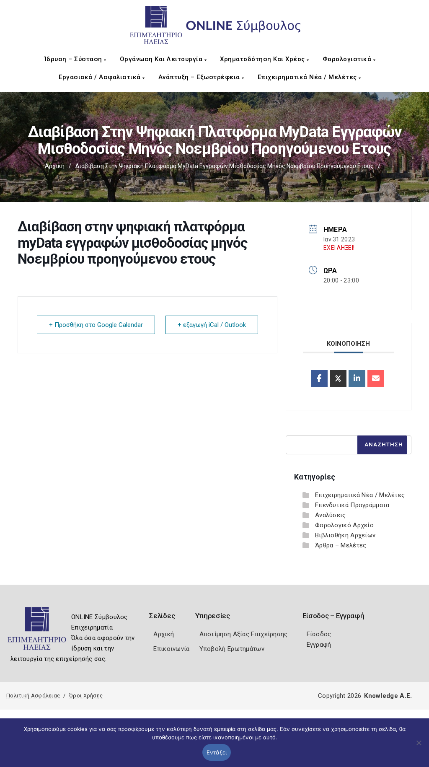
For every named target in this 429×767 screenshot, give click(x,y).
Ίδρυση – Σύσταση (74, 59)
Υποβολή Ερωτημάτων (231, 649)
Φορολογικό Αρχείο (344, 525)
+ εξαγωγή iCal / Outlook (212, 325)
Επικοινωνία (171, 649)
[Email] (375, 378)
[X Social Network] (338, 378)
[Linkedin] (357, 378)
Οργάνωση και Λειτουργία (162, 59)
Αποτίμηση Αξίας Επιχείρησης (243, 634)
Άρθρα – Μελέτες (341, 545)
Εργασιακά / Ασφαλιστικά (100, 77)
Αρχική (55, 166)
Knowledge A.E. (388, 696)
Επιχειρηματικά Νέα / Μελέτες (308, 77)
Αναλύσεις (330, 515)
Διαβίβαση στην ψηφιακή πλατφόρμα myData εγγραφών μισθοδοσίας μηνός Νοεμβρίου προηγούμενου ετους (224, 166)
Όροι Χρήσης (86, 695)
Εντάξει (217, 752)
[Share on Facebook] (319, 378)
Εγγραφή (319, 644)
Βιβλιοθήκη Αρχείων (345, 535)
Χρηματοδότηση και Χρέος (263, 59)
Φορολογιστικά (348, 59)
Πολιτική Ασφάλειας (33, 695)
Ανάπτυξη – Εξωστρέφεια (200, 77)
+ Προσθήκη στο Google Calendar (96, 325)
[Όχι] (418, 746)
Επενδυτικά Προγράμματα (352, 505)
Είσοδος (319, 634)
